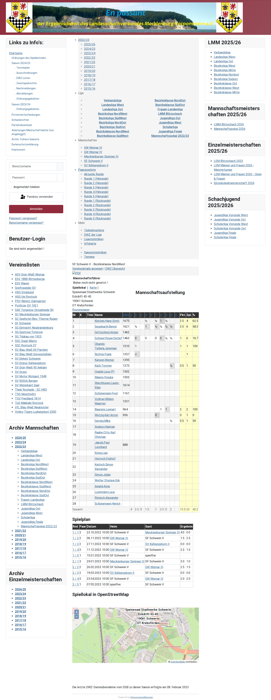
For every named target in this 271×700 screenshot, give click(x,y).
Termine (89, 257)
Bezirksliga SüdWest (113, 118)
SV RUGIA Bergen (26, 381)
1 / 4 (76, 550)
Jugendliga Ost (170, 118)
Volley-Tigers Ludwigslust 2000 (35, 412)
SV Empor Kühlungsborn (30, 363)
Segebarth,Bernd (106, 326)
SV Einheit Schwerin (28, 358)
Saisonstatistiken (95, 252)
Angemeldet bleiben (26, 187)
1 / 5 (76, 555)
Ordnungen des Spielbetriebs (29, 57)
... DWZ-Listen (22, 78)
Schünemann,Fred (106, 393)
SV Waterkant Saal (27, 385)
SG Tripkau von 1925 (28, 336)
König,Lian (101, 453)
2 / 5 (76, 584)
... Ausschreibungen (25, 72)
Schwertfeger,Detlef (108, 338)
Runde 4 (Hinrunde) (96, 192)
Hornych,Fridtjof (105, 458)
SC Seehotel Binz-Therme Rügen (36, 319)
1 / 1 (76, 532)
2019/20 (89, 71)
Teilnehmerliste (94, 230)
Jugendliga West (170, 122)
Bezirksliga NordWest (112, 113)
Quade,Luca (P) (104, 371)
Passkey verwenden (39, 197)
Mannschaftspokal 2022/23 (170, 136)
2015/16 (89, 88)
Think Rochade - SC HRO (31, 389)
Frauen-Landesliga (170, 109)
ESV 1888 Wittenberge (30, 279)
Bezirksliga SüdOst (113, 127)
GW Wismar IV (93, 152)
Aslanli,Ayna (102, 486)
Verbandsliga (112, 100)
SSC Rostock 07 (25, 345)
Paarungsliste (87, 170)
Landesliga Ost (113, 109)
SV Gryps (21, 372)
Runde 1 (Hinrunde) (96, 178)
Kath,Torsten (103, 365)
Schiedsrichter (20, 119)
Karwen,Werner (104, 360)
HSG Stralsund (24, 292)
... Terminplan (22, 67)
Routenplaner (81, 310)
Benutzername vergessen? (26, 222)
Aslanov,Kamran (105, 426)
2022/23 (83, 40)
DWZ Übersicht (115, 268)
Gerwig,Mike (102, 421)
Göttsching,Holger (106, 332)
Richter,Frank (103, 354)
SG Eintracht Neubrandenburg (34, 327)
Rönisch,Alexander (106, 497)
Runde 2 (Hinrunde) (96, 183)
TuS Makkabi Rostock (29, 403)
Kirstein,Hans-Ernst (107, 321)
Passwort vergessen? (23, 218)
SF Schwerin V (93, 161)
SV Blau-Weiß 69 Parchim (31, 350)
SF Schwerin (23, 323)
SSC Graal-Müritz (26, 341)
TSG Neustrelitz (25, 394)
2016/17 (89, 84)
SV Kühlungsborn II (96, 165)
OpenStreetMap (178, 662)
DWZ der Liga (93, 234)
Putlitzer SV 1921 (26, 305)
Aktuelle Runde (94, 174)
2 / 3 (76, 573)
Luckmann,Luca (105, 492)
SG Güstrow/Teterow (29, 332)
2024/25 (89, 49)
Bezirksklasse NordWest (112, 131)
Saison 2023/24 (21, 104)
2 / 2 (76, 567)
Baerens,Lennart (105, 409)
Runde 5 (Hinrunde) (96, 196)
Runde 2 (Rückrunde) (97, 205)
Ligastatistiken (93, 239)
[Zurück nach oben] (266, 695)
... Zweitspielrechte (25, 83)
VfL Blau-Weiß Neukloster (32, 407)
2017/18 (89, 80)
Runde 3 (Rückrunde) (97, 209)
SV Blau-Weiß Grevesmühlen (33, 354)
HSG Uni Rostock (26, 296)
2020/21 (89, 66)
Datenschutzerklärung (25, 144)
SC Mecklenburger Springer (32, 314)
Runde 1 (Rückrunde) (97, 201)
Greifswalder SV (25, 288)
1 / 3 (76, 544)
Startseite (15, 53)
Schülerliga (170, 127)
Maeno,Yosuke (104, 377)
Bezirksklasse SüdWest (112, 136)
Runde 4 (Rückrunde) (97, 214)
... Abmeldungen (23, 93)
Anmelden (36, 209)
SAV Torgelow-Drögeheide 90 (34, 310)
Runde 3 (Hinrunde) (96, 187)
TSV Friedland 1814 (28, 398)
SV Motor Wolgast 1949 (30, 376)
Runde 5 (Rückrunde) (97, 218)
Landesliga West (112, 105)
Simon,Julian (103, 474)
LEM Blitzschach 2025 (228, 161)
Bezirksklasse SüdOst (170, 105)
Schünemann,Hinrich (107, 503)
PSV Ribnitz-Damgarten (30, 301)
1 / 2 (76, 538)
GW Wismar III (93, 147)
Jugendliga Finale (170, 131)
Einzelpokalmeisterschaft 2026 (234, 183)
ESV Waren (22, 283)
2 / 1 (76, 561)
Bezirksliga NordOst (112, 122)
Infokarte (90, 243)
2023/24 (89, 53)
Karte (93, 287)
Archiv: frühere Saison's (25, 139)
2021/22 (89, 62)
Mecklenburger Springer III (101, 156)
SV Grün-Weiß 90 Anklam (31, 367)
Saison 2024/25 (21, 63)
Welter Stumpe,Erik (107, 480)
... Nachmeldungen (25, 88)
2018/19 (89, 75)
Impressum (18, 149)
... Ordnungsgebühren (26, 98)
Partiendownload (22, 125)
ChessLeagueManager (141, 697)
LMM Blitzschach (170, 113)
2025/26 (89, 44)
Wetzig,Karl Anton (106, 415)
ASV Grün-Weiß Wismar (30, 274)
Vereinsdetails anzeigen (87, 268)
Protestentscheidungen (26, 114)
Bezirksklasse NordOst (170, 100)
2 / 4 (76, 578)
